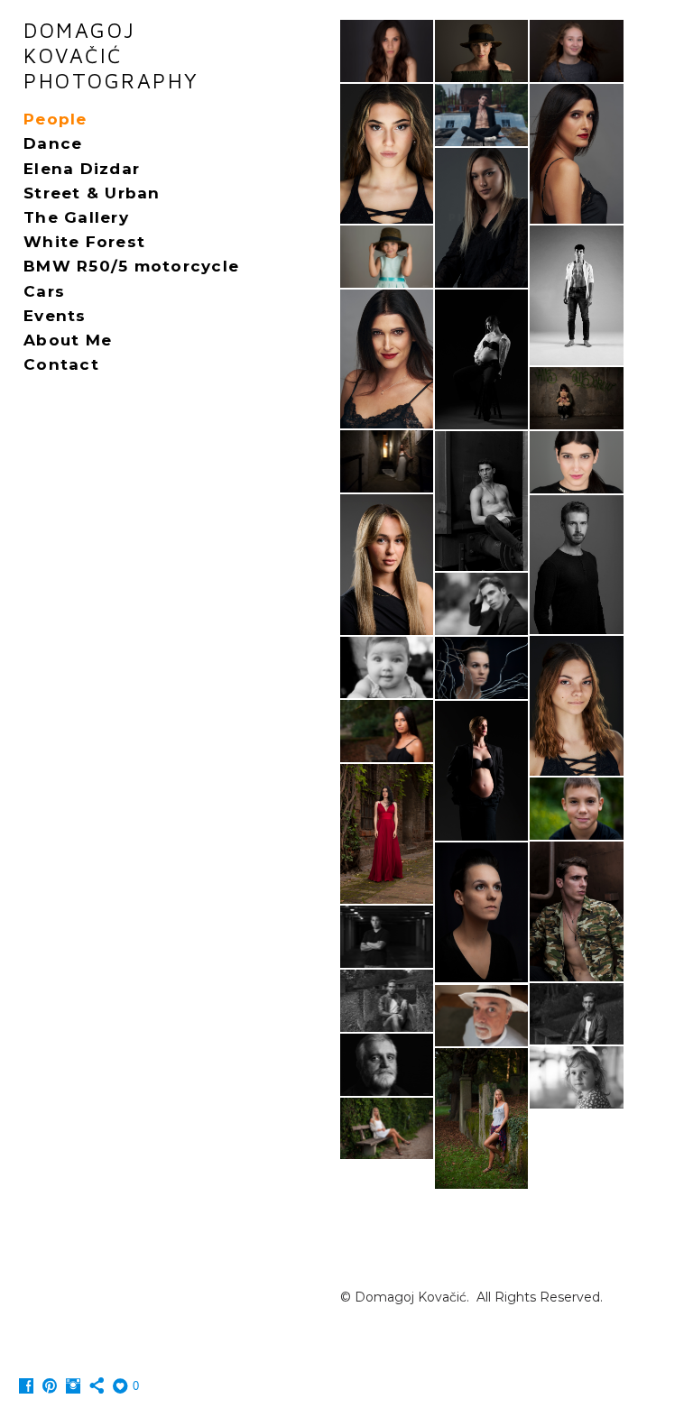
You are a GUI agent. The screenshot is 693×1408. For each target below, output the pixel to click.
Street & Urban (92, 193)
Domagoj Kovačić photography (111, 55)
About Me (67, 340)
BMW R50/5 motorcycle (131, 266)
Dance (52, 143)
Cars (44, 291)
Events (55, 316)
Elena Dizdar (81, 169)
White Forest (84, 242)
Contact (61, 364)
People (55, 119)
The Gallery (76, 217)
